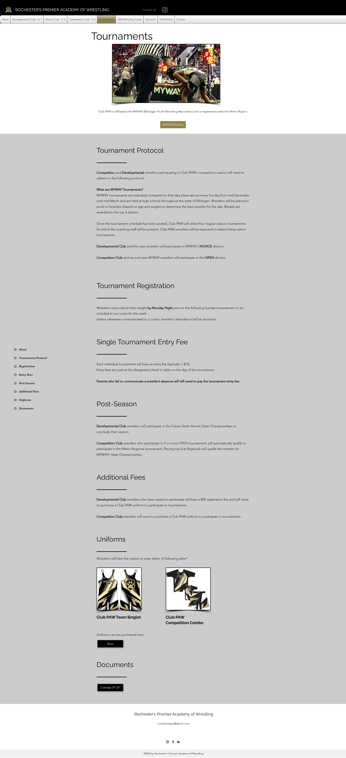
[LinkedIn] (178, 742)
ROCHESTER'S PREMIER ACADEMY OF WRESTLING (62, 9)
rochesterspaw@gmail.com (173, 723)
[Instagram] (164, 9)
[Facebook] (173, 742)
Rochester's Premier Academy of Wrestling (173, 714)
